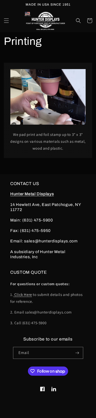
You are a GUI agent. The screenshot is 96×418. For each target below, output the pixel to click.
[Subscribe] (77, 353)
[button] (6, 20)
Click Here (22, 294)
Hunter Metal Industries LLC (53, 413)
